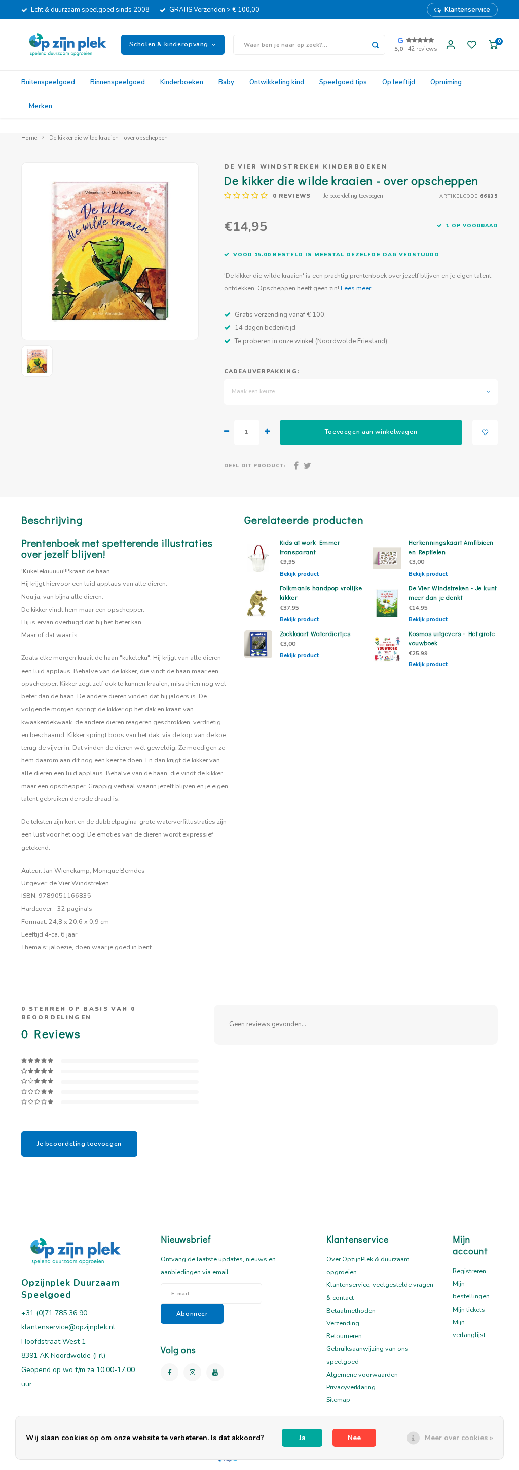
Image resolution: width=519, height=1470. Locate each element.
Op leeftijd (398, 82)
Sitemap (338, 1399)
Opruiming (446, 82)
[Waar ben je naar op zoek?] (375, 45)
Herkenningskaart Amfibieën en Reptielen (451, 547)
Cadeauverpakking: (261, 371)
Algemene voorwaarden (362, 1374)
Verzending (342, 1323)
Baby (226, 82)
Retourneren (344, 1335)
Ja (302, 1438)
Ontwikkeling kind (276, 82)
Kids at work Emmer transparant (310, 547)
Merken (40, 106)
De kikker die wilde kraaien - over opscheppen (108, 137)
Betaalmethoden (351, 1310)
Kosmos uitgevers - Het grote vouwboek (452, 638)
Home (29, 137)
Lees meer (356, 288)
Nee (354, 1438)
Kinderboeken (181, 82)
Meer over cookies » (459, 1438)
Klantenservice (467, 9)
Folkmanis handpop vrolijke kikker (321, 593)
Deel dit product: (254, 465)
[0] (493, 45)
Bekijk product (299, 574)
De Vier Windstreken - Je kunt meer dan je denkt (453, 593)
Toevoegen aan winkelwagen (371, 432)
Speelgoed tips (343, 82)
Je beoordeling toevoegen (353, 196)
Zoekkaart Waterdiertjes (315, 633)
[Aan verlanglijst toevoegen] (485, 432)
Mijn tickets (469, 1309)
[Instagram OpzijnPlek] (192, 1372)
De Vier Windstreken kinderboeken (305, 166)
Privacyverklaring (351, 1387)
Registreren (469, 1270)
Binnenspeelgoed (117, 82)
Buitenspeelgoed (48, 82)
